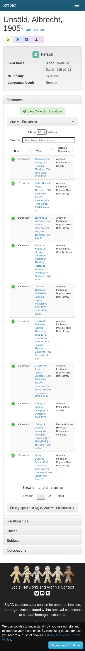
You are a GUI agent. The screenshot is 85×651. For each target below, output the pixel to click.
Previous (27, 496)
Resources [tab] (15, 99)
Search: (15, 140)
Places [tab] (12, 530)
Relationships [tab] (17, 521)
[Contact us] (42, 592)
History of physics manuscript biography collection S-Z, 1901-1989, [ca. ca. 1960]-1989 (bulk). (43, 436)
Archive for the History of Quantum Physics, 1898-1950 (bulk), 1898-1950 (43, 167)
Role (16, 151)
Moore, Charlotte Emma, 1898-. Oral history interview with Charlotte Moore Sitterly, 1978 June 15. (43, 467)
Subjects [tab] (13, 540)
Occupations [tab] (16, 550)
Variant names (35, 29)
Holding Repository (64, 149)
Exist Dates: (17, 63)
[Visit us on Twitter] (36, 592)
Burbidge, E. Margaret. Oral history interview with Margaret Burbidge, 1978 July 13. (43, 228)
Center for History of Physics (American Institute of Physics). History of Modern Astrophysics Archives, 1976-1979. (43, 262)
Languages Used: (21, 82)
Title (38, 151)
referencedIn (23, 159)
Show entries (42, 132)
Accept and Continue (65, 645)
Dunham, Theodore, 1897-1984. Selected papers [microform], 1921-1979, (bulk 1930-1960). (41, 299)
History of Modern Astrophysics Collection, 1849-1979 (42, 410)
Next (61, 496)
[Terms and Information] (48, 592)
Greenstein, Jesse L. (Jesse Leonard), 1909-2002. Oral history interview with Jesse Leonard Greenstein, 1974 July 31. (43, 381)
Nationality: (16, 76)
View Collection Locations (45, 111)
